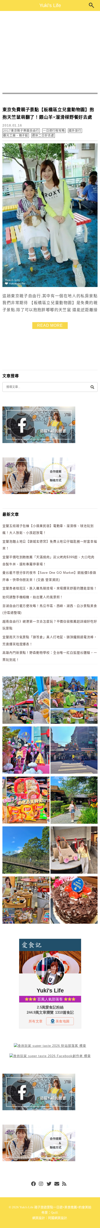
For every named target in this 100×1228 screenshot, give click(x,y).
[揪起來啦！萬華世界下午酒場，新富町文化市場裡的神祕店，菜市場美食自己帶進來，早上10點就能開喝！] (26, 900)
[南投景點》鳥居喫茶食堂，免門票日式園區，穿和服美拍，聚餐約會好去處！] (74, 800)
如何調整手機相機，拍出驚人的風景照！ (32, 597)
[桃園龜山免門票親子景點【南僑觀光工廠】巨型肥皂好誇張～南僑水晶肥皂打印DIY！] (74, 850)
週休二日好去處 (43, 135)
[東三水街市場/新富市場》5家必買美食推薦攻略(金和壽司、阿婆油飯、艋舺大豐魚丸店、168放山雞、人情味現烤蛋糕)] (74, 750)
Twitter (49, 1184)
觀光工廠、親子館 (15, 135)
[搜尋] (92, 386)
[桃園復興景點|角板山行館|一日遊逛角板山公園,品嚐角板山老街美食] (26, 850)
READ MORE (50, 325)
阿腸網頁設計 (57, 1218)
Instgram (41, 1184)
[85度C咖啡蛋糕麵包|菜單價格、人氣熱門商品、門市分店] (74, 900)
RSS (64, 1184)
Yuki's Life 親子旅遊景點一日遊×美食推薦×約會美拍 (55, 1207)
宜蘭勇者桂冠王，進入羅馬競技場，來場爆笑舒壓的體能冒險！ (49, 588)
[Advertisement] (50, 52)
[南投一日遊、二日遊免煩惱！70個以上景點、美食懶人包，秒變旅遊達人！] (74, 700)
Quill (54, 1212)
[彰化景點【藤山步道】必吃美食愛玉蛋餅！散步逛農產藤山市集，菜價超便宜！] (26, 700)
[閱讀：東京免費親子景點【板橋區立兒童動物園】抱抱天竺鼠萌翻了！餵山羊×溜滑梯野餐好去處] (50, 286)
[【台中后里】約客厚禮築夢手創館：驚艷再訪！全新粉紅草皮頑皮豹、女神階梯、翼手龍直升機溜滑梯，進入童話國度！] (26, 750)
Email (56, 1184)
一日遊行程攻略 (54, 130)
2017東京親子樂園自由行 (21, 130)
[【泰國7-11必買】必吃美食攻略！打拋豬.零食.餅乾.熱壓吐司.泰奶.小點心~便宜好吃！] (26, 800)
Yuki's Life (50, 5)
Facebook (33, 1184)
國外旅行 (75, 130)
